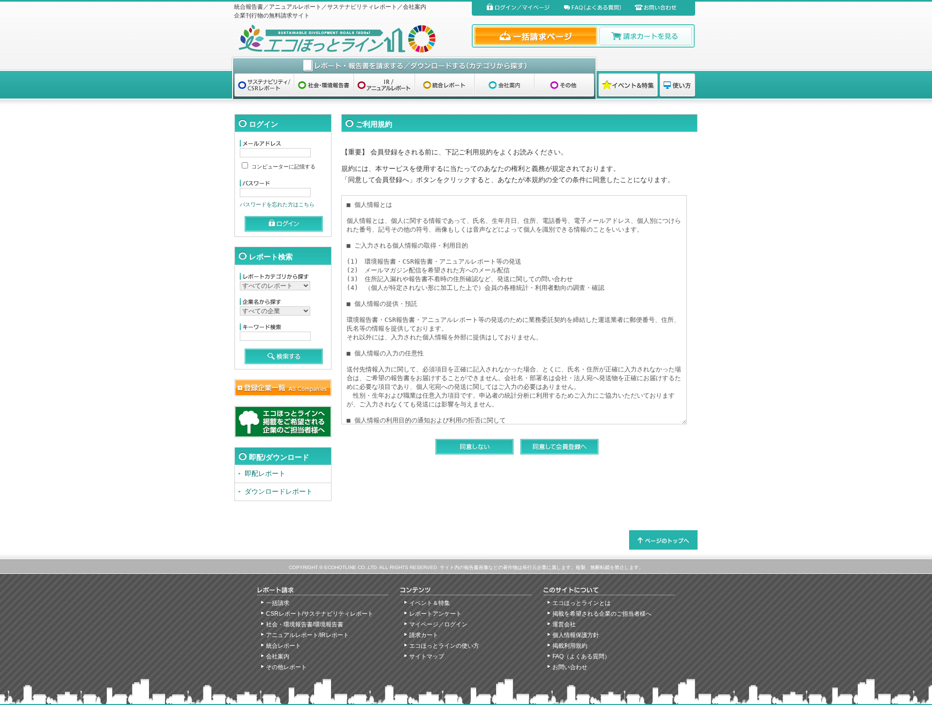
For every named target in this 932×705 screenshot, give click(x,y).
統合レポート (283, 645)
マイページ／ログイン (438, 624)
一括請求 (277, 603)
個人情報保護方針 (575, 635)
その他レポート (286, 667)
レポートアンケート (435, 613)
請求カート (423, 635)
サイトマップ (426, 656)
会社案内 (277, 656)
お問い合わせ (569, 667)
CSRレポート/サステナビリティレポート (319, 613)
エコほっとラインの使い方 (444, 645)
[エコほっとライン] (351, 38)
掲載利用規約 (569, 645)
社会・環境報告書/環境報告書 (304, 624)
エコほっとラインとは (581, 603)
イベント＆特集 (429, 603)
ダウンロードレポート (279, 491)
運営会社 (564, 624)
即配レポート (265, 473)
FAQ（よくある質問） (581, 656)
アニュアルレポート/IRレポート (307, 635)
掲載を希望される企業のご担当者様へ (601, 613)
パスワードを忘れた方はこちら (277, 204)
